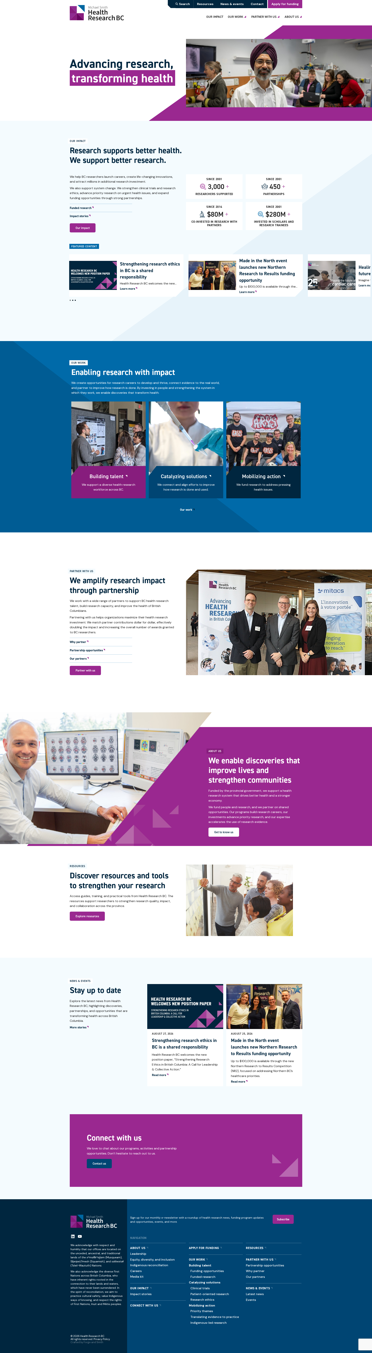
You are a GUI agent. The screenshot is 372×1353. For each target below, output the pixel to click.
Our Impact (214, 17)
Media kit (137, 1277)
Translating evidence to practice (214, 1317)
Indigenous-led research (208, 1323)
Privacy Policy (102, 1339)
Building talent (106, 476)
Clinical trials (200, 1288)
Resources (205, 4)
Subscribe (283, 1219)
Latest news (255, 1294)
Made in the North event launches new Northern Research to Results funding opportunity (267, 270)
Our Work (235, 17)
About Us (292, 17)
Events (251, 1300)
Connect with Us (144, 1305)
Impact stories (79, 216)
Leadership (138, 1254)
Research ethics (202, 1300)
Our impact (83, 228)
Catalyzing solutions (184, 476)
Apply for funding (285, 4)
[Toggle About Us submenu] (301, 15)
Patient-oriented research (209, 1294)
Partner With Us (263, 17)
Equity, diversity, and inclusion (152, 1260)
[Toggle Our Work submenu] (246, 15)
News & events (232, 4)
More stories (78, 1027)
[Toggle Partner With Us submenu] (279, 15)
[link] (126, 275)
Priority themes (201, 1311)
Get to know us (223, 832)
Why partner (78, 642)
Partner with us (85, 670)
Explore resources (87, 916)
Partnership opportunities (86, 650)
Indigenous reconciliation (149, 1265)
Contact (257, 4)
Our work (186, 510)
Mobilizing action (261, 476)
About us (138, 1248)
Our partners (78, 658)
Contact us (99, 1163)
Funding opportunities (207, 1271)
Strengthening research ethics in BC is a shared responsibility (150, 270)
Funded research (80, 208)
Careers (136, 1271)
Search (184, 4)
